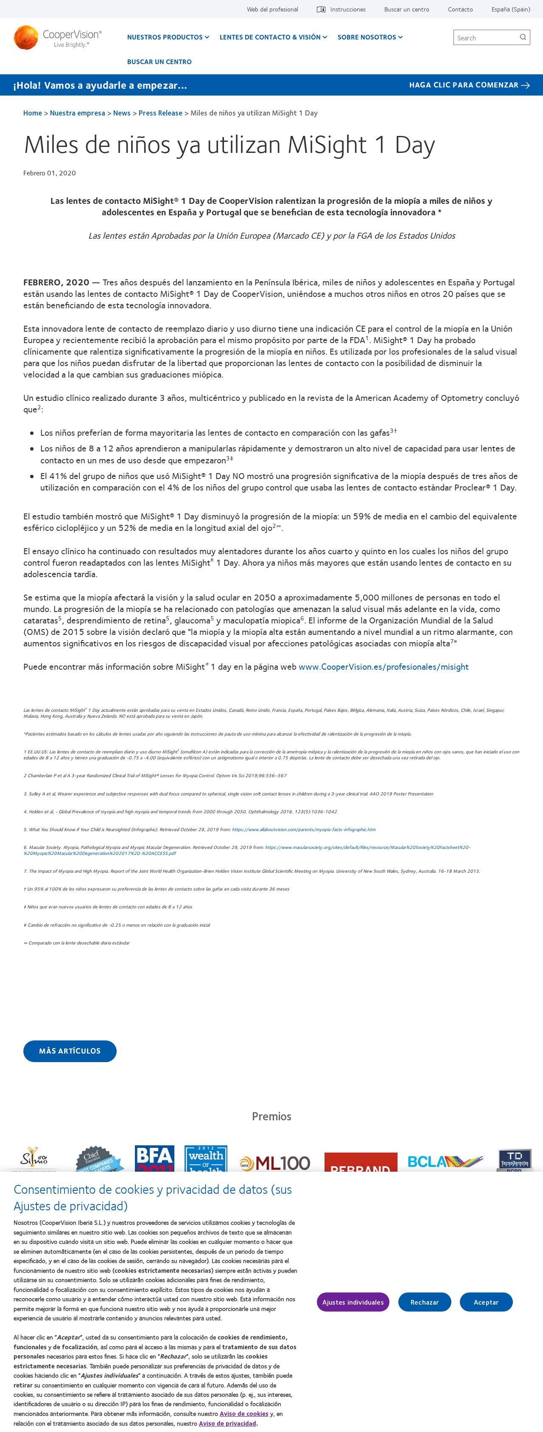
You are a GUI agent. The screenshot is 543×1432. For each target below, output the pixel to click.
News (122, 112)
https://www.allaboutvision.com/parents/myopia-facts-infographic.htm (303, 829)
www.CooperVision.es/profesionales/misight (384, 666)
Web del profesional (272, 9)
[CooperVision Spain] (61, 37)
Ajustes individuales (352, 1302)
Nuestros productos (165, 36)
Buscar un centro (406, 9)
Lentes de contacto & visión (270, 36)
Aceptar (486, 1302)
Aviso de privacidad (227, 1423)
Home (32, 112)
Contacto (460, 9)
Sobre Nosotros (367, 36)
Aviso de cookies (244, 1413)
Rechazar (425, 1302)
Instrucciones (348, 9)
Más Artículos (70, 1051)
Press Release (160, 112)
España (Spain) (511, 9)
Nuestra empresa (77, 112)
